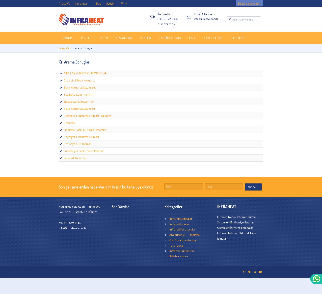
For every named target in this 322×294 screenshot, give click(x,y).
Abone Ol (253, 187)
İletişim (110, 3)
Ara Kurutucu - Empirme (184, 235)
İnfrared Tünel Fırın (181, 251)
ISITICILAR (237, 38)
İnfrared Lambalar (180, 219)
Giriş (124, 3)
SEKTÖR (145, 38)
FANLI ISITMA (213, 38)
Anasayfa (64, 3)
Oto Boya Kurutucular (183, 240)
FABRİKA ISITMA (170, 38)
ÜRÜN (104, 38)
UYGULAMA (124, 38)
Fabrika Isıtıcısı (178, 256)
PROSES (86, 38)
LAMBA (68, 38)
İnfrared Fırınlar (179, 224)
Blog (98, 3)
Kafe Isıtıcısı (176, 245)
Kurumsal (81, 3)
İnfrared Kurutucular (182, 229)
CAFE (192, 38)
